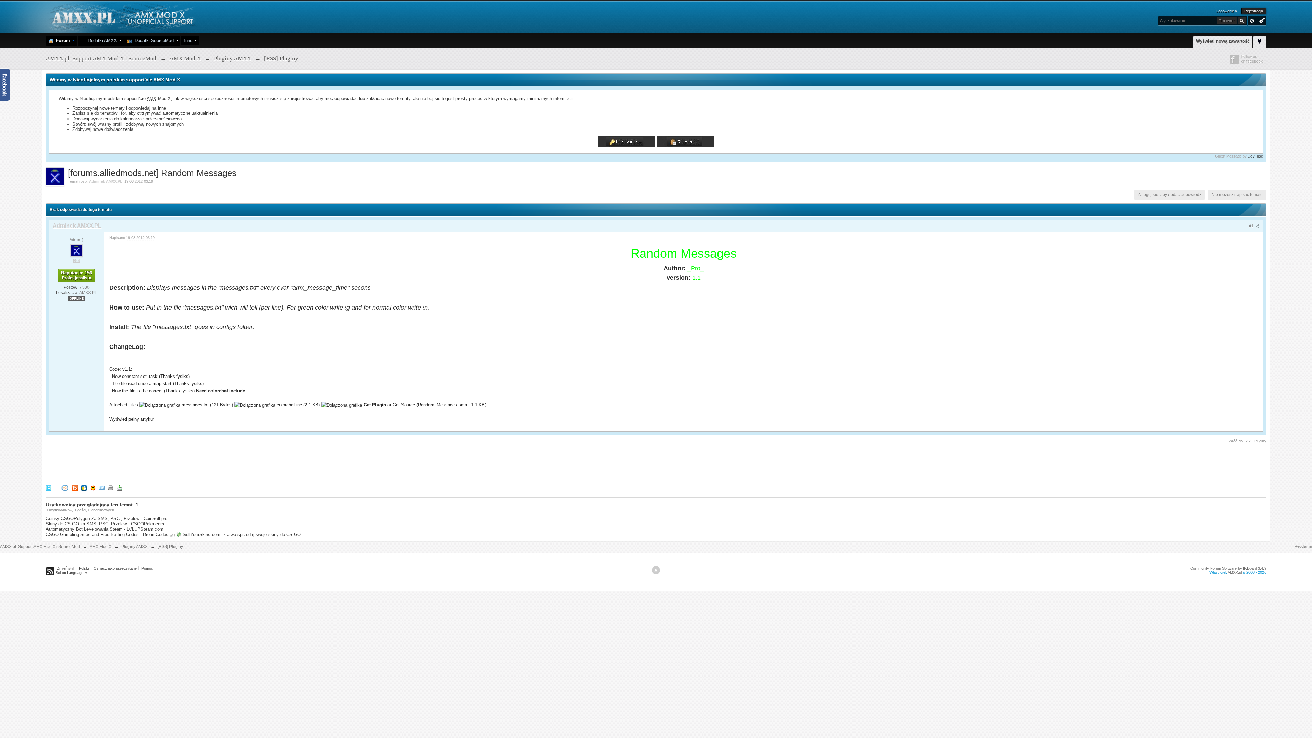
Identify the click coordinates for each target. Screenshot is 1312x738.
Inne (188, 40)
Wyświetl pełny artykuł (131, 419)
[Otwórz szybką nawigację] (1259, 41)
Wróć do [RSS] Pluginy (1247, 441)
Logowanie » (1226, 11)
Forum (61, 40)
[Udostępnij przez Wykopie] (65, 487)
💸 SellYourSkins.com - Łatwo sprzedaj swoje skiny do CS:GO (238, 534)
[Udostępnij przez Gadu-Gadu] (93, 487)
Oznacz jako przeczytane (115, 568)
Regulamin (1303, 546)
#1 (1251, 226)
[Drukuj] (110, 487)
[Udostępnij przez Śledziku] (84, 487)
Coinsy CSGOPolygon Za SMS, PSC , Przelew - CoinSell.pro (106, 518)
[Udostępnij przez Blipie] (75, 487)
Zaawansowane (1252, 20)
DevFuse (1255, 156)
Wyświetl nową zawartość (1223, 41)
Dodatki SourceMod (153, 40)
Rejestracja (1253, 11)
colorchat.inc (289, 404)
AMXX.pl (1235, 572)
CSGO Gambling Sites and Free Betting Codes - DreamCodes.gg (110, 534)
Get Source (404, 404)
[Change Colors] (1261, 20)
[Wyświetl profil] (76, 250)
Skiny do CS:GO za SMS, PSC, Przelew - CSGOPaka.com (105, 524)
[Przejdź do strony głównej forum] (122, 16)
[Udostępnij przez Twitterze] (48, 487)
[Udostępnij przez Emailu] (102, 487)
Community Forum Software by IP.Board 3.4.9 (1228, 568)
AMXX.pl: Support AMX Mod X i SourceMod (40, 546)
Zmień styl (65, 568)
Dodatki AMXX (101, 40)
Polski (84, 568)
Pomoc (147, 568)
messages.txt (195, 404)
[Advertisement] (170, 463)
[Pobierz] (119, 487)
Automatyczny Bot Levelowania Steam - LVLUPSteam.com (104, 529)
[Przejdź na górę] (656, 570)
